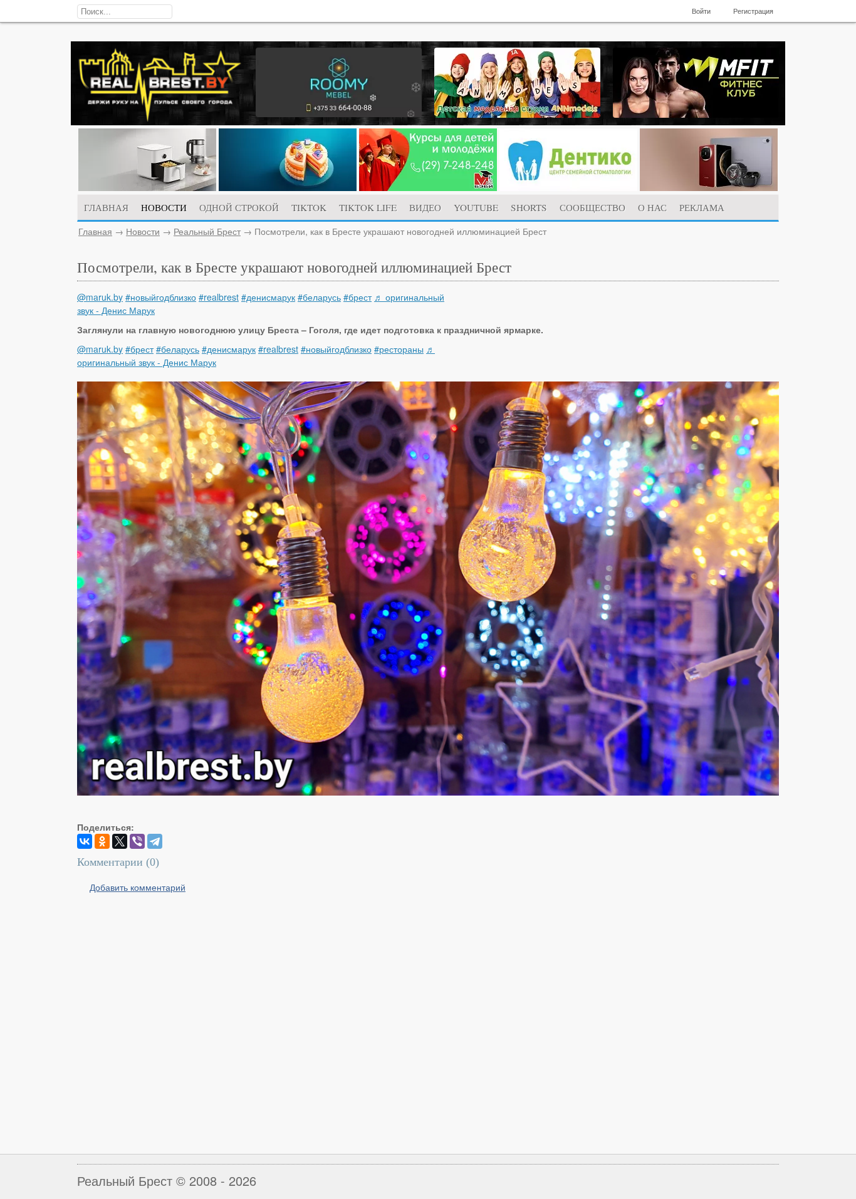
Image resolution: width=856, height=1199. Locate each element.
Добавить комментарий (137, 887)
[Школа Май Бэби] (428, 187)
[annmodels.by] (517, 114)
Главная (95, 231)
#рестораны (399, 349)
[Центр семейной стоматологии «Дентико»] (568, 187)
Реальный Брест (207, 231)
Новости (143, 231)
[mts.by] (147, 187)
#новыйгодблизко (160, 297)
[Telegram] (154, 841)
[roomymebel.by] (339, 113)
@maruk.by (100, 297)
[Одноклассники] (102, 841)
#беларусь (319, 297)
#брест (357, 297)
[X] (119, 841)
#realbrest (219, 297)
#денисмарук (268, 297)
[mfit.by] (696, 114)
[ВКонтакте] (84, 841)
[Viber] (137, 841)
